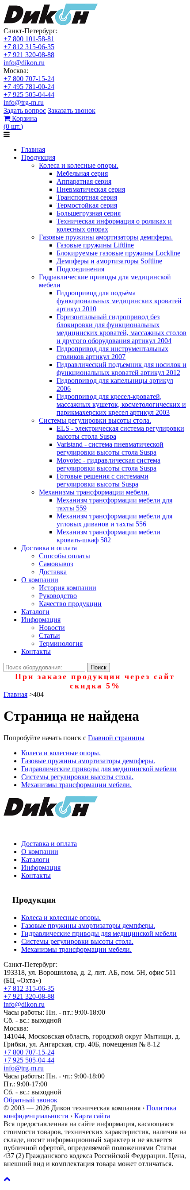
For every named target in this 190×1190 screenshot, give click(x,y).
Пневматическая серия (91, 189)
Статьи (49, 635)
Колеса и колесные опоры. (78, 165)
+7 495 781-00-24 (29, 86)
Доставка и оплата (49, 548)
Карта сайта (92, 1116)
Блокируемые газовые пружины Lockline (118, 253)
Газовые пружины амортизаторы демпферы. (106, 237)
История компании (67, 587)
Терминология (61, 643)
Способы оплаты (64, 556)
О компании (39, 579)
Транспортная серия (87, 197)
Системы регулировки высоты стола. (95, 420)
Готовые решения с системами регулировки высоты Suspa (102, 480)
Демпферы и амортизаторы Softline (109, 261)
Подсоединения (80, 269)
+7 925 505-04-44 (29, 94)
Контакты (36, 651)
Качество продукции (70, 603)
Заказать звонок (71, 110)
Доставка (53, 572)
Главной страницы (116, 738)
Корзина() (20, 122)
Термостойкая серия (87, 205)
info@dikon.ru (24, 62)
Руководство (58, 595)
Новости (52, 627)
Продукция (38, 157)
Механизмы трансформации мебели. (94, 492)
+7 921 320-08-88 (29, 54)
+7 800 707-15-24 (29, 78)
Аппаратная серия (84, 181)
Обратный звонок (30, 1100)
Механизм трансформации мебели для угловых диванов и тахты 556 (114, 520)
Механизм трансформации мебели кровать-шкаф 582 (108, 536)
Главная (33, 149)
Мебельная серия (82, 173)
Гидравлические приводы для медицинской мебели (99, 769)
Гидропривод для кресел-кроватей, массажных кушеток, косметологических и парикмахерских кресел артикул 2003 (121, 404)
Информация (41, 619)
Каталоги (35, 611)
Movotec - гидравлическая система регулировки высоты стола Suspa (108, 464)
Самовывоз (56, 564)
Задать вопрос (25, 110)
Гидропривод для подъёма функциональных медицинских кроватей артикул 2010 (119, 301)
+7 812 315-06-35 (29, 46)
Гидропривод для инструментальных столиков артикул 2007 (112, 352)
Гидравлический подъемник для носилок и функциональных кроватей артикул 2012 (121, 368)
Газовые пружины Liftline (95, 245)
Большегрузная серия (89, 213)
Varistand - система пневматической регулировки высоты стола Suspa (110, 448)
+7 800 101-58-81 (29, 38)
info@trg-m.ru (24, 102)
